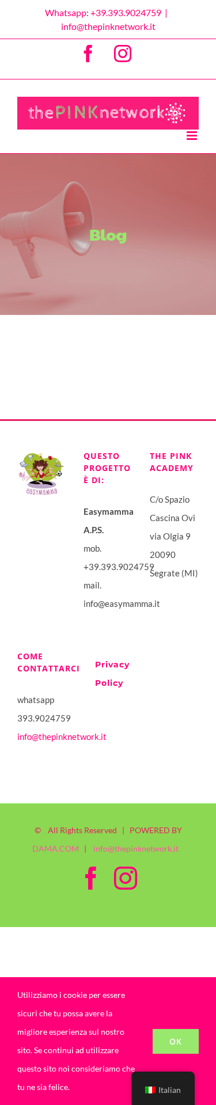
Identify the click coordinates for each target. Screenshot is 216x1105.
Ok (175, 1041)
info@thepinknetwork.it (108, 26)
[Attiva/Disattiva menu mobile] (193, 136)
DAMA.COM (55, 848)
